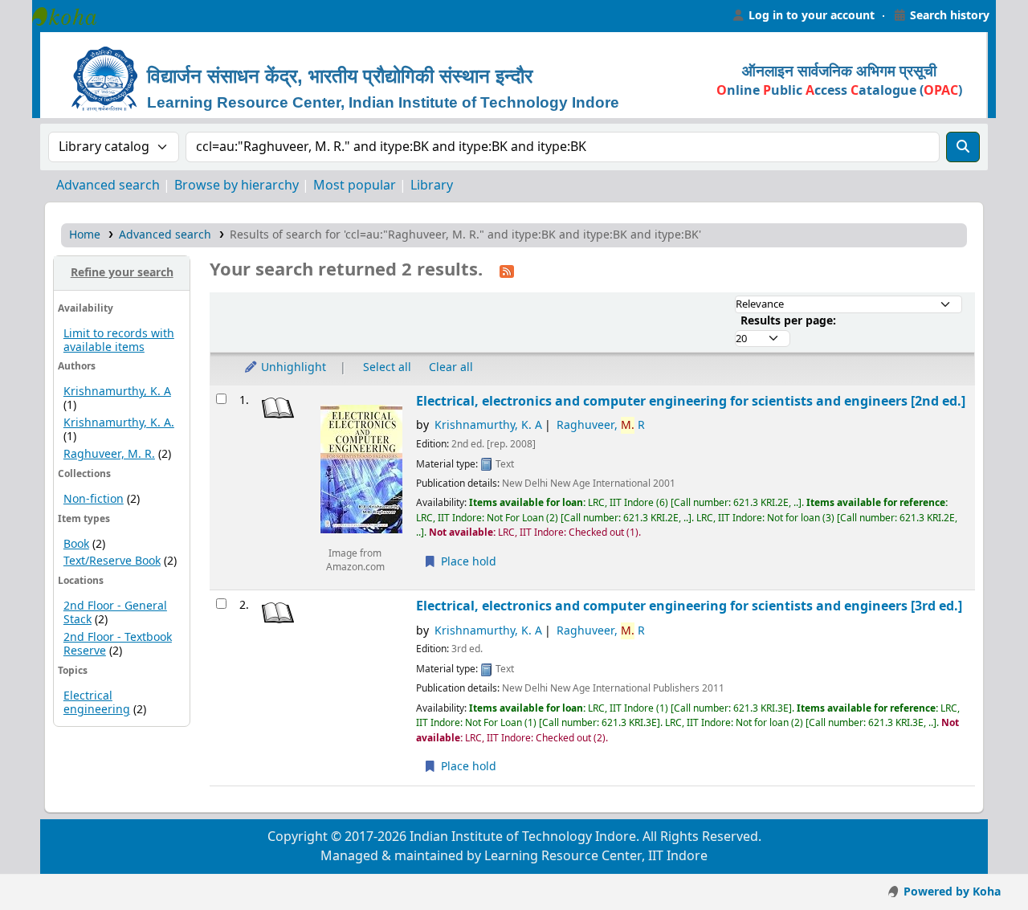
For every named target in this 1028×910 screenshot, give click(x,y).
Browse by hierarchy (236, 185)
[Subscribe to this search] (506, 270)
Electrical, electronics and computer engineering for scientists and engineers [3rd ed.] (689, 606)
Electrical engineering (96, 703)
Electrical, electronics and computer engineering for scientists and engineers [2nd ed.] (690, 401)
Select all (387, 367)
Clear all (451, 367)
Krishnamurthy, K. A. (118, 422)
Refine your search (122, 272)
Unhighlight (292, 367)
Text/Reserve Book (112, 561)
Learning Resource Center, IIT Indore (72, 16)
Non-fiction (93, 499)
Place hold (467, 561)
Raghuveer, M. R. (109, 454)
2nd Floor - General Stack (115, 613)
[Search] (963, 147)
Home (84, 234)
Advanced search (108, 185)
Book (76, 544)
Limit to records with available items (118, 340)
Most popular (354, 185)
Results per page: (788, 320)
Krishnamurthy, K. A (117, 391)
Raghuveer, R (601, 425)
